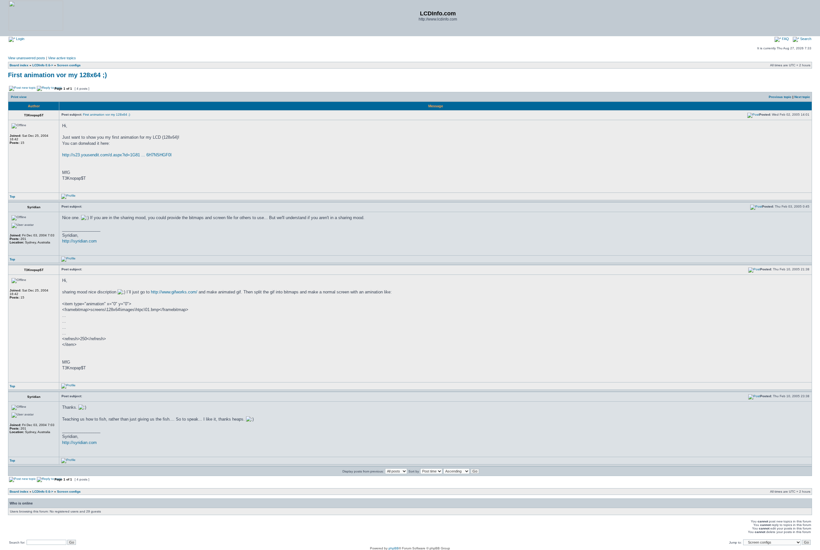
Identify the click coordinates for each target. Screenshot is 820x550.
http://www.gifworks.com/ (174, 292)
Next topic (802, 97)
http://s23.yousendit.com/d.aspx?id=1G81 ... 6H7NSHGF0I (117, 154)
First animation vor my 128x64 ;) (57, 74)
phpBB (394, 548)
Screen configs (69, 65)
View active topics (62, 58)
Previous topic (780, 97)
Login (19, 39)
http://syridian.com (79, 241)
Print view (19, 97)
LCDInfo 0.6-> (42, 65)
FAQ (785, 39)
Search (805, 39)
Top (12, 196)
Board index (19, 65)
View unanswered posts (26, 58)
